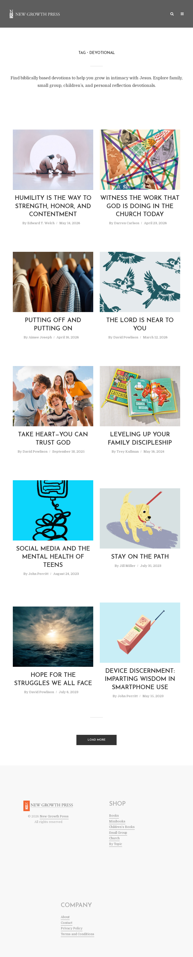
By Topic (115, 844)
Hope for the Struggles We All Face (53, 679)
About (65, 917)
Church (114, 838)
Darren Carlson (126, 223)
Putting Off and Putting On (53, 325)
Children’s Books (122, 827)
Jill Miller (127, 566)
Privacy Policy (71, 928)
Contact (66, 923)
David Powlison (125, 337)
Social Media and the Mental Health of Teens (53, 557)
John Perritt (38, 574)
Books (114, 815)
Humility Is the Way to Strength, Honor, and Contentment (53, 206)
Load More (97, 740)
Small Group (118, 832)
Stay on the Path (140, 557)
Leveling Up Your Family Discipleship (140, 439)
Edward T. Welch (41, 223)
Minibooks (117, 821)
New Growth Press (54, 816)
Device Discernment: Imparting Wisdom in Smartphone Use (140, 679)
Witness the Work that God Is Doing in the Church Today (139, 206)
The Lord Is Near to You (140, 325)
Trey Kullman (128, 451)
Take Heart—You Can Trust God (53, 439)
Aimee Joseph (40, 337)
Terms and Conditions (77, 934)
